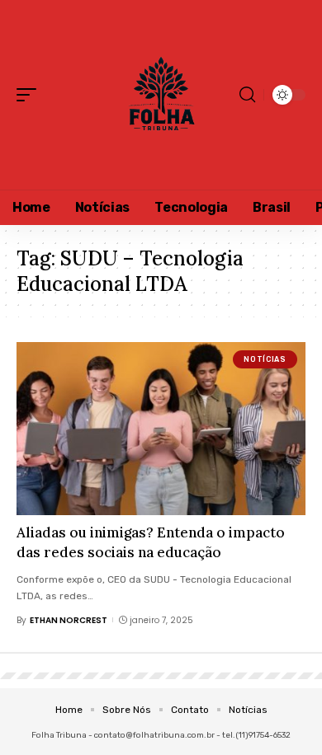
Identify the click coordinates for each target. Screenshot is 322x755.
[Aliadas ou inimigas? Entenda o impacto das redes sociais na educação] (161, 428)
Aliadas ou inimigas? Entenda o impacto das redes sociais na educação (151, 542)
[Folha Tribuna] (161, 94)
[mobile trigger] (31, 94)
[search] (247, 95)
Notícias (265, 359)
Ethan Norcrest (68, 620)
